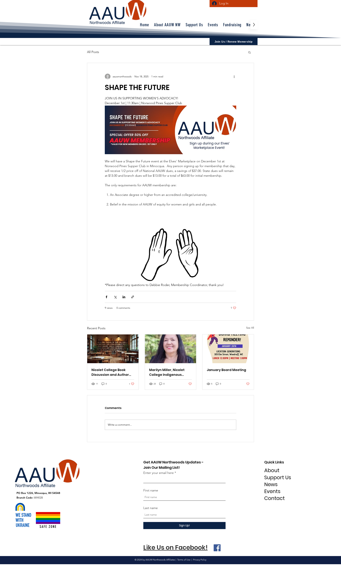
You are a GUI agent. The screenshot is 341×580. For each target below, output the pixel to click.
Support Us (277, 477)
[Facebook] (217, 547)
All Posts (93, 52)
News (271, 484)
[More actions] (234, 76)
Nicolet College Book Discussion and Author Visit (110, 372)
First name (150, 490)
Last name (150, 508)
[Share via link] (132, 297)
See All (250, 327)
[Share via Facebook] (106, 297)
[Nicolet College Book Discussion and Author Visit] (113, 348)
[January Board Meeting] (228, 348)
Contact (274, 498)
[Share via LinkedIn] (124, 297)
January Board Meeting (226, 370)
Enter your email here (158, 472)
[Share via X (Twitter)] (115, 297)
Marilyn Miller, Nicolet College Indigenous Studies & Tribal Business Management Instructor (170, 372)
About (271, 470)
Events (272, 491)
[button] (249, 52)
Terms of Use (183, 559)
